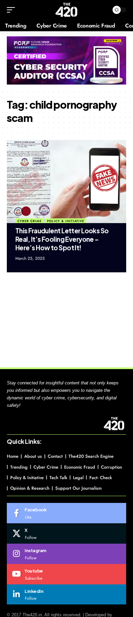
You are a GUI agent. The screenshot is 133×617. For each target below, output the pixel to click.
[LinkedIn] (66, 594)
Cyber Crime (29, 221)
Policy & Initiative (65, 221)
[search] (102, 10)
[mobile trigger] (12, 10)
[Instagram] (66, 554)
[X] (66, 533)
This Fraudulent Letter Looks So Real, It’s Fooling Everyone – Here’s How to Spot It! (62, 238)
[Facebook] (66, 513)
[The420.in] (66, 10)
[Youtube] (66, 574)
